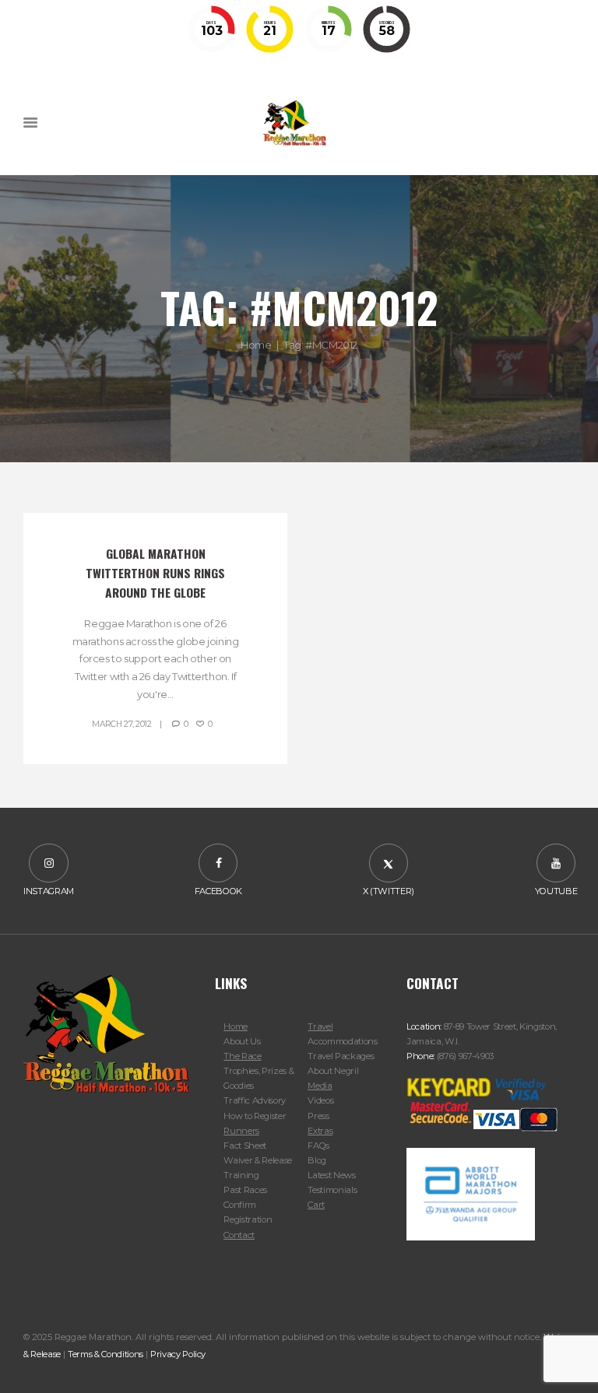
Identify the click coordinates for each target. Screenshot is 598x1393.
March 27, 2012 (122, 724)
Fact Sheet (244, 1145)
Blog (317, 1160)
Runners (241, 1130)
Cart (316, 1204)
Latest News (331, 1175)
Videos (320, 1100)
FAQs (318, 1145)
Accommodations (342, 1041)
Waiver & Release (257, 1160)
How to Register (254, 1116)
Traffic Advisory (254, 1100)
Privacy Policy (178, 1354)
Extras (320, 1130)
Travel (320, 1026)
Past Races (245, 1189)
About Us (241, 1041)
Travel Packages (341, 1056)
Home (256, 345)
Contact (239, 1235)
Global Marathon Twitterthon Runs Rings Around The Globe (157, 573)
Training (241, 1175)
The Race (242, 1056)
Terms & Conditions (105, 1354)
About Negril (333, 1070)
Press (318, 1116)
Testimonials (332, 1189)
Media (320, 1085)
